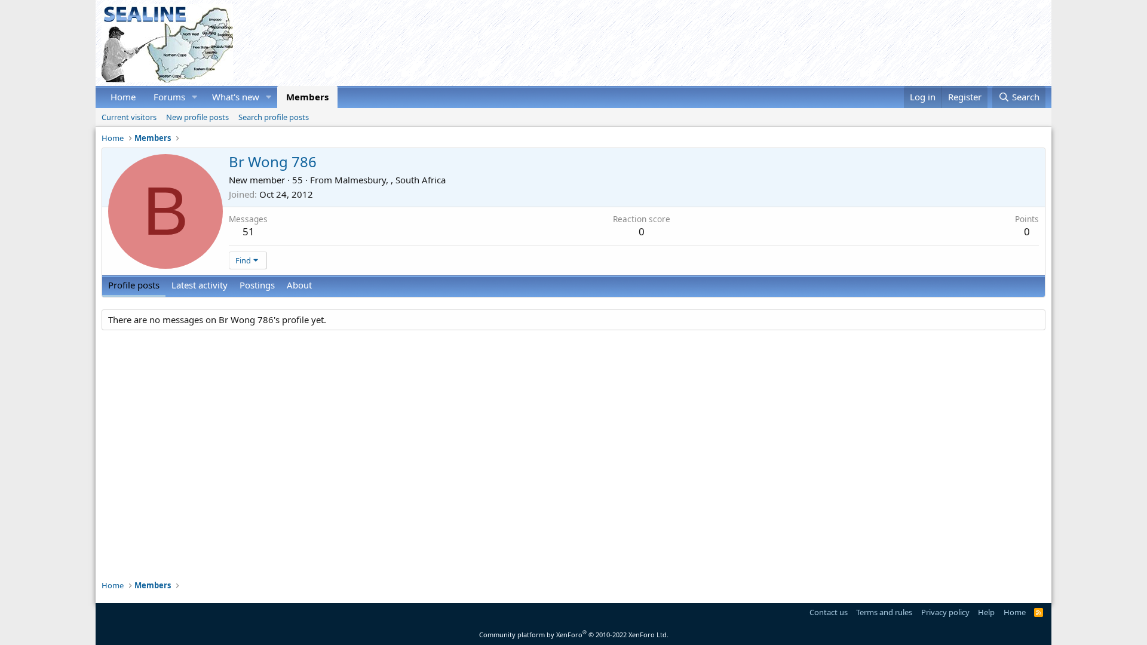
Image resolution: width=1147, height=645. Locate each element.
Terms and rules (884, 612)
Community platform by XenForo (573, 634)
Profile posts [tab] (134, 285)
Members (307, 97)
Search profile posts (273, 117)
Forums (169, 97)
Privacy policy (945, 612)
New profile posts (197, 117)
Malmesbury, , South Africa (390, 180)
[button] (194, 97)
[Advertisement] (828, 43)
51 (248, 231)
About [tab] (299, 285)
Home (123, 97)
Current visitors (129, 117)
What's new (235, 97)
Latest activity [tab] (199, 285)
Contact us (828, 612)
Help (986, 612)
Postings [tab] (257, 285)
